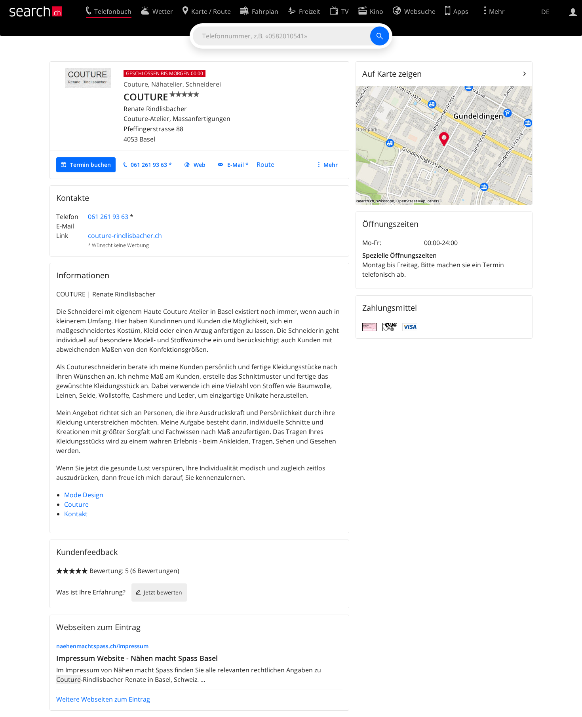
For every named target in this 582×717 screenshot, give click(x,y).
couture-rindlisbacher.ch (125, 235)
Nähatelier (167, 84)
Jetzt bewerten (163, 592)
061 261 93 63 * (151, 164)
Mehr (330, 164)
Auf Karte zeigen (392, 73)
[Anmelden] (573, 11)
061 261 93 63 (108, 216)
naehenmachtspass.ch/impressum (102, 646)
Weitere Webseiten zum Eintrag (103, 699)
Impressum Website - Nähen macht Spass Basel (137, 658)
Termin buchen (90, 164)
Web (199, 164)
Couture (136, 84)
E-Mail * (238, 164)
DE (545, 12)
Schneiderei (203, 84)
